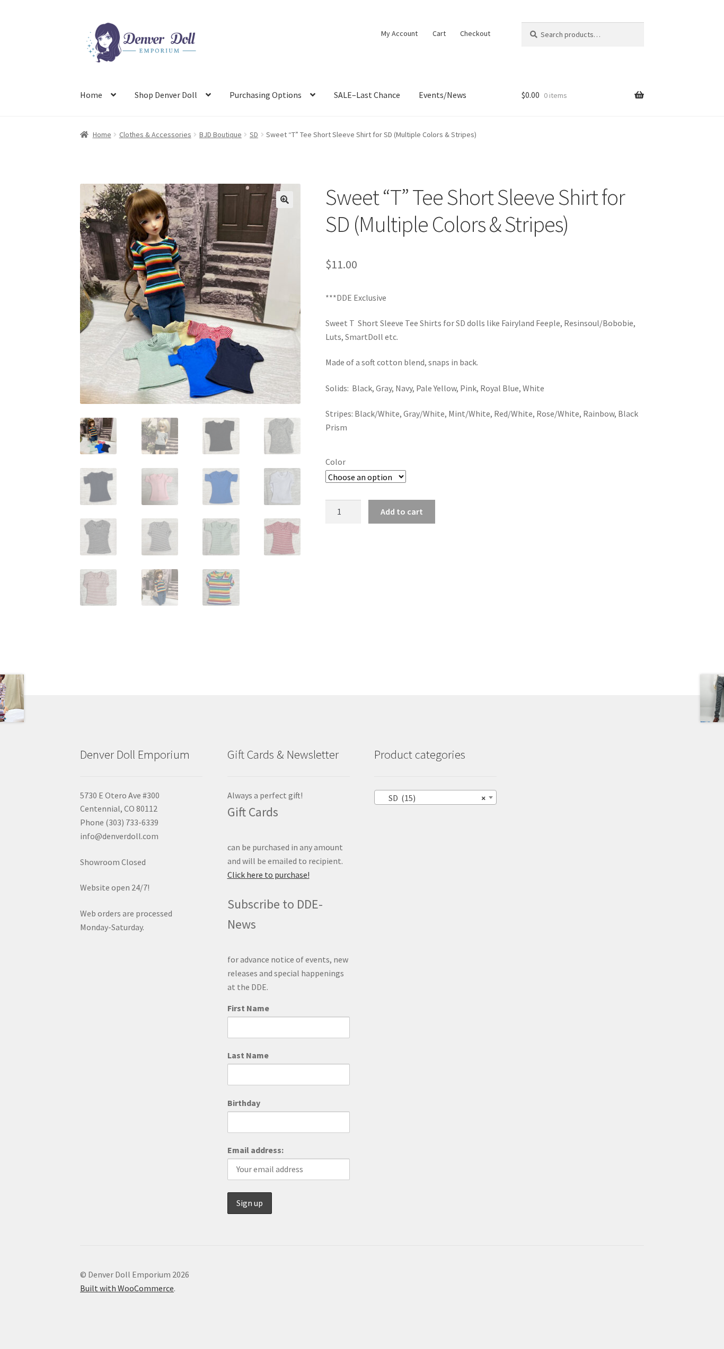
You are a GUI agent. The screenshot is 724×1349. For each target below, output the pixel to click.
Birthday (243, 1103)
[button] (284, 199)
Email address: (255, 1150)
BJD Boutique (220, 134)
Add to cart (402, 511)
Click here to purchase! (268, 874)
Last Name (248, 1055)
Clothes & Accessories (155, 134)
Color (335, 461)
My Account (399, 33)
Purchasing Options (265, 94)
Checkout (475, 33)
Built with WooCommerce (127, 1288)
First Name (248, 1008)
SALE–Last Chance (367, 94)
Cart (439, 33)
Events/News (442, 94)
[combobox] (435, 797)
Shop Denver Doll (166, 94)
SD (254, 134)
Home (91, 94)
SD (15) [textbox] (432, 798)
